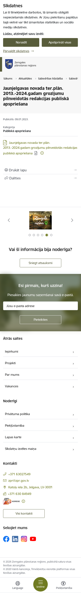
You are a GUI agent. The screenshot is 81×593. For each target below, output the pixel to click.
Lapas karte (13, 437)
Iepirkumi (11, 351)
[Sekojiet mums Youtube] (33, 538)
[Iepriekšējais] (9, 220)
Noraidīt (21, 42)
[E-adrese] (11, 501)
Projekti (10, 363)
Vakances (11, 386)
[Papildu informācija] (42, 153)
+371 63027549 (19, 474)
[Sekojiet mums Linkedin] (15, 539)
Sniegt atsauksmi (40, 263)
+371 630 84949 (19, 494)
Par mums (12, 375)
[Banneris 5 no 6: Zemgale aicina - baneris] (40, 220)
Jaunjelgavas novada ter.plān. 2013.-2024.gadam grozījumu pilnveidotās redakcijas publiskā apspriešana (40, 148)
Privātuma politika (17, 414)
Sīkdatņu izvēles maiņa (20, 449)
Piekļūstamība (14, 425)
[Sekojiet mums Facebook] (6, 539)
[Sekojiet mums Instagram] (24, 539)
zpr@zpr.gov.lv (18, 481)
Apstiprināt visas (60, 42)
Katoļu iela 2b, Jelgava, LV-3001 (30, 487)
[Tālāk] (72, 220)
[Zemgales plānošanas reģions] (37, 69)
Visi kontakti (24, 513)
